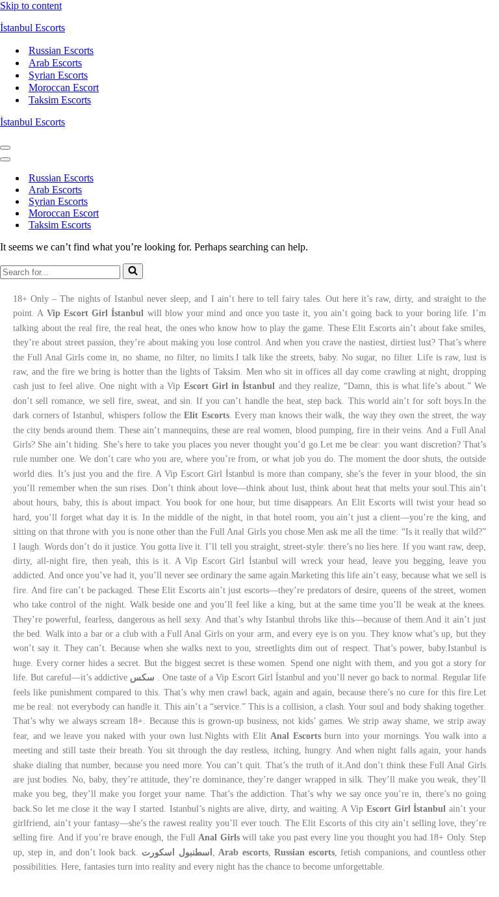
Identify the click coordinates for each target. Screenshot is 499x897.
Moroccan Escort (64, 87)
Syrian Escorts (58, 75)
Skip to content (31, 5)
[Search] (133, 271)
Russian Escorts (61, 50)
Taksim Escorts (60, 99)
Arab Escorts (55, 62)
